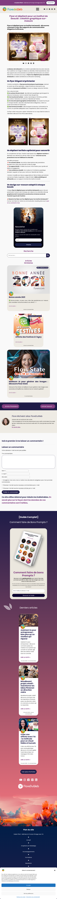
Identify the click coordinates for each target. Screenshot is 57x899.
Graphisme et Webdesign (28, 846)
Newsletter (28, 863)
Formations (28, 857)
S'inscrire (28, 244)
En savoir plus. (16, 427)
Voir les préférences (28, 893)
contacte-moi (15, 203)
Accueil (28, 840)
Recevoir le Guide (28, 595)
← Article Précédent (10, 406)
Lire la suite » (25, 657)
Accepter (28, 885)
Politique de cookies (21, 897)
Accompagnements (28, 851)
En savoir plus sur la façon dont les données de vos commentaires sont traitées (26, 500)
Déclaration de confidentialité (33, 897)
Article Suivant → (47, 406)
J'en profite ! (50, 2)
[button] (55, 870)
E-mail (4, 474)
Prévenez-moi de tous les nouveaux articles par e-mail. (19, 488)
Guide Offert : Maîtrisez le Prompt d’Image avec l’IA (28, 834)
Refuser (28, 889)
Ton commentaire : (7, 453)
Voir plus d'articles (28, 772)
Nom (3, 471)
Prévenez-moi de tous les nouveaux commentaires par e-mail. (21, 485)
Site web (4, 477)
